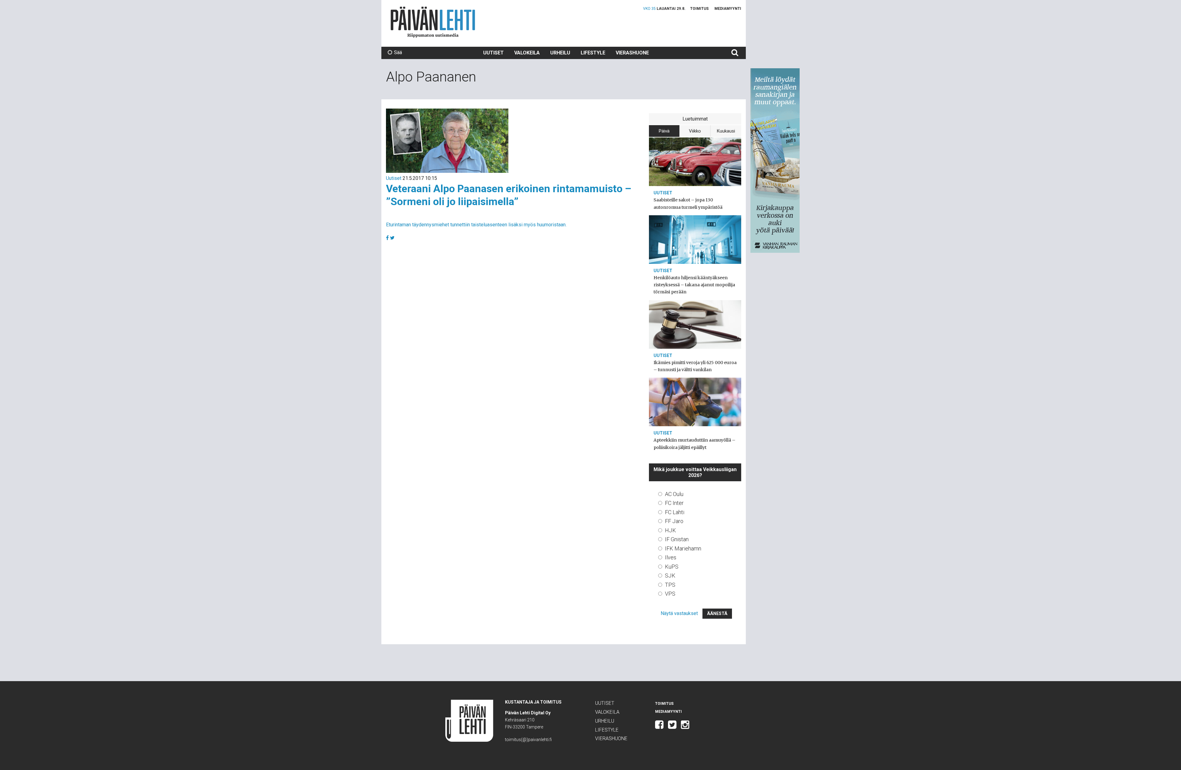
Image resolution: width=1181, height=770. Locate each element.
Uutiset (493, 53)
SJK (670, 575)
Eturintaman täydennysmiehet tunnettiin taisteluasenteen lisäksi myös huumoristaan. (476, 225)
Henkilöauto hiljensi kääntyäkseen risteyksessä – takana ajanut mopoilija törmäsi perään (694, 285)
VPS (670, 593)
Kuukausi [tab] (726, 131)
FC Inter (674, 503)
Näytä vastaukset (679, 613)
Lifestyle (593, 53)
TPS (670, 584)
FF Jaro (674, 521)
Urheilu (560, 53)
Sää (398, 52)
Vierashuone (632, 53)
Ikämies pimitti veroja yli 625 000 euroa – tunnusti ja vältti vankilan (695, 366)
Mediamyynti (727, 8)
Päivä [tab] (664, 131)
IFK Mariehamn (683, 548)
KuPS (671, 566)
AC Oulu (674, 494)
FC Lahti (674, 512)
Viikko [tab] (695, 131)
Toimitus (699, 8)
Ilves (670, 557)
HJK (670, 530)
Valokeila (527, 53)
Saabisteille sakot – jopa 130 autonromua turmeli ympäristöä (688, 203)
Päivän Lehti (433, 22)
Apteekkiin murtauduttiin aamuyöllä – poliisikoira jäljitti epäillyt (694, 443)
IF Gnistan (677, 539)
